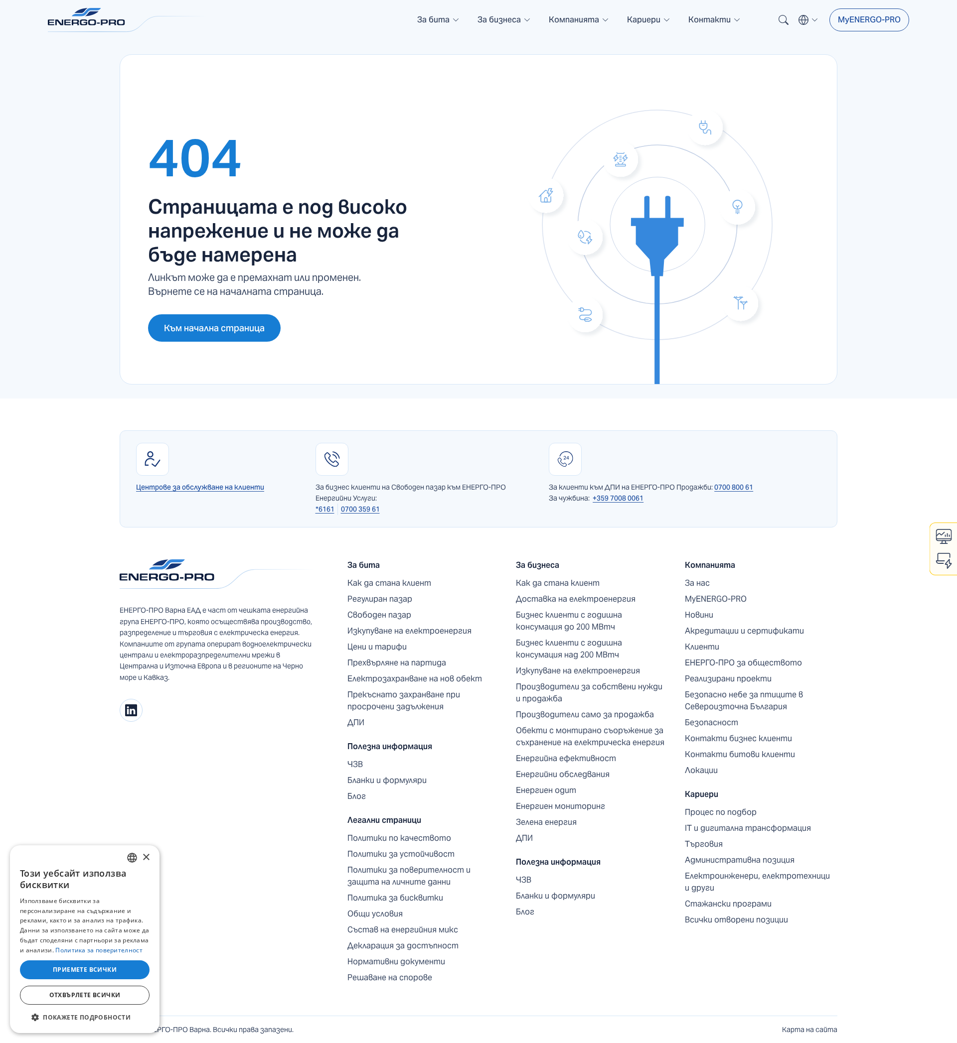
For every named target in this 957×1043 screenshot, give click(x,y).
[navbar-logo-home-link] (127, 20)
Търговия (704, 844)
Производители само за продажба (585, 714)
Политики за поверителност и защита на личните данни (409, 876)
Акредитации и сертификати (744, 631)
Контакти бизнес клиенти (738, 738)
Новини (699, 615)
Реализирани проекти (728, 678)
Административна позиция (740, 860)
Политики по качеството (399, 838)
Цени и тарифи (377, 647)
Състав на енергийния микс (402, 929)
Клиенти (702, 647)
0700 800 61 (733, 487)
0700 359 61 (360, 509)
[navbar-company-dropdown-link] (579, 24)
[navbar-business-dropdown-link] (504, 24)
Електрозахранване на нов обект (414, 678)
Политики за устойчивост (401, 854)
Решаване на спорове (389, 977)
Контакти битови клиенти (740, 754)
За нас (697, 583)
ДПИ (355, 722)
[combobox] (132, 858)
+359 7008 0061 (618, 498)
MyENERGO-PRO (869, 19)
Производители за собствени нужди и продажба (589, 692)
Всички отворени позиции (736, 919)
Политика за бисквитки (395, 898)
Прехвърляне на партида (396, 662)
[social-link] (131, 710)
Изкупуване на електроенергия (409, 631)
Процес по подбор (721, 812)
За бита (363, 565)
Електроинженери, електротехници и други (757, 882)
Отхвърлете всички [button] (85, 995)
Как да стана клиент (389, 583)
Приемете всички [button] (85, 969)
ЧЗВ (355, 764)
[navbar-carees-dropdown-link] (648, 24)
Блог (356, 796)
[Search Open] (784, 20)
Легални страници (384, 820)
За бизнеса (537, 565)
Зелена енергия (546, 822)
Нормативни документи (396, 961)
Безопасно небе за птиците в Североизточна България (744, 700)
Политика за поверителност (99, 950)
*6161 (325, 509)
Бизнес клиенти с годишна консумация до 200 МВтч (569, 621)
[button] (438, 20)
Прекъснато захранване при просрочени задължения (403, 700)
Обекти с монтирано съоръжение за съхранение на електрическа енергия (590, 736)
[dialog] (85, 939)
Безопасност (711, 722)
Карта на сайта (809, 1029)
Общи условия (375, 914)
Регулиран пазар (379, 599)
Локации (701, 770)
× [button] (146, 857)
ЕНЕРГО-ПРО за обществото (743, 662)
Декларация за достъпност (403, 945)
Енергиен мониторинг (560, 806)
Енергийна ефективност (566, 758)
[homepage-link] (218, 574)
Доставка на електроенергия (576, 599)
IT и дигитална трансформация (748, 828)
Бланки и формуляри (387, 780)
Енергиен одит (546, 790)
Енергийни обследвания (563, 774)
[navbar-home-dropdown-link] (438, 24)
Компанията (710, 565)
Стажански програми (728, 904)
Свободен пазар (379, 615)
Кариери (701, 794)
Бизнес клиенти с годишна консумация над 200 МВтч (569, 649)
